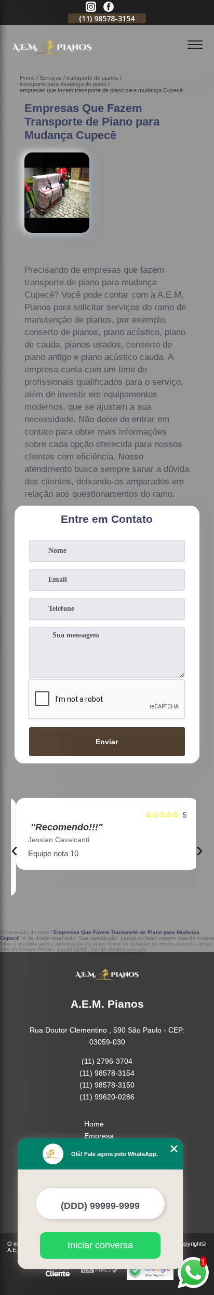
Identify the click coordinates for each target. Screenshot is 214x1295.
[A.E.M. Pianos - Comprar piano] (52, 60)
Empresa (99, 1136)
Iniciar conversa (100, 1245)
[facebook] (108, 7)
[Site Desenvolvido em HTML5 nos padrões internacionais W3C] (100, 1270)
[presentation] (14, 849)
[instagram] (91, 7)
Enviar (107, 741)
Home (94, 1124)
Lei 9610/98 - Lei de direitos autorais (102, 949)
